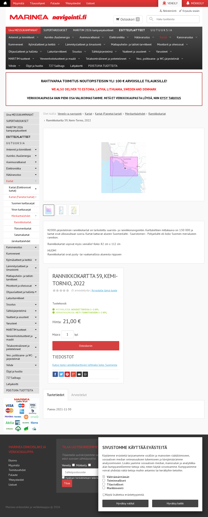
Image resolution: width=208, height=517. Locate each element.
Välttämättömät (118, 477)
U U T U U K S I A (161, 30)
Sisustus (77, 51)
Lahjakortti (76, 66)
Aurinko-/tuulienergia (57, 37)
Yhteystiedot (73, 3)
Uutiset (90, 3)
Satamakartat (21, 235)
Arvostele (104, 290)
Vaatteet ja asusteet (134, 51)
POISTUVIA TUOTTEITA (102, 66)
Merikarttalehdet (21, 216)
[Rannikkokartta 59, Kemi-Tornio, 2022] (123, 167)
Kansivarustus (185, 37)
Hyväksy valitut (125, 503)
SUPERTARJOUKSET (55, 30)
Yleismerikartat (22, 228)
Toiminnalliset (116, 480)
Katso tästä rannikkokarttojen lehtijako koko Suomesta (84, 365)
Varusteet (162, 51)
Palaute (55, 3)
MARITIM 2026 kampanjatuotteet (93, 30)
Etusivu (13, 460)
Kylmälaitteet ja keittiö (42, 44)
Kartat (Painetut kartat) (22, 197)
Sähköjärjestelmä (102, 51)
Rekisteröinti (170, 10)
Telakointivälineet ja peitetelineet (106, 58)
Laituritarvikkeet (57, 51)
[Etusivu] (5, 3)
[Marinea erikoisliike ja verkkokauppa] (50, 16)
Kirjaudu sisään (191, 10)
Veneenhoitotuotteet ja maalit (58, 58)
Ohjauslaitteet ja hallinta (23, 51)
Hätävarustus (142, 37)
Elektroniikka (117, 37)
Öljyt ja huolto (34, 66)
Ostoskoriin (85, 346)
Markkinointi (115, 488)
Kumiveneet (16, 44)
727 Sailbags (57, 66)
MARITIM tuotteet (19, 58)
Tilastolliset (115, 484)
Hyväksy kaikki (175, 503)
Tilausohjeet (37, 3)
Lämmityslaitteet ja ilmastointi (83, 44)
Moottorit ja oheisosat (170, 44)
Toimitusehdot (17, 470)
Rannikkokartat (22, 222)
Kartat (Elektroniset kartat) (20, 189)
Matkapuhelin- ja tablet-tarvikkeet (131, 44)
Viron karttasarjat (21, 209)
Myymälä (18, 3)
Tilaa (67, 483)
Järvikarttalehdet (21, 241)
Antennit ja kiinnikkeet (21, 37)
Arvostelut (79, 395)
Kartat (163, 37)
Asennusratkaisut (90, 37)
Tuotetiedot (55, 395)
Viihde (12, 66)
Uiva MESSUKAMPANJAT (23, 30)
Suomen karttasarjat (23, 203)
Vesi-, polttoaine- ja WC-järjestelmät (157, 58)
